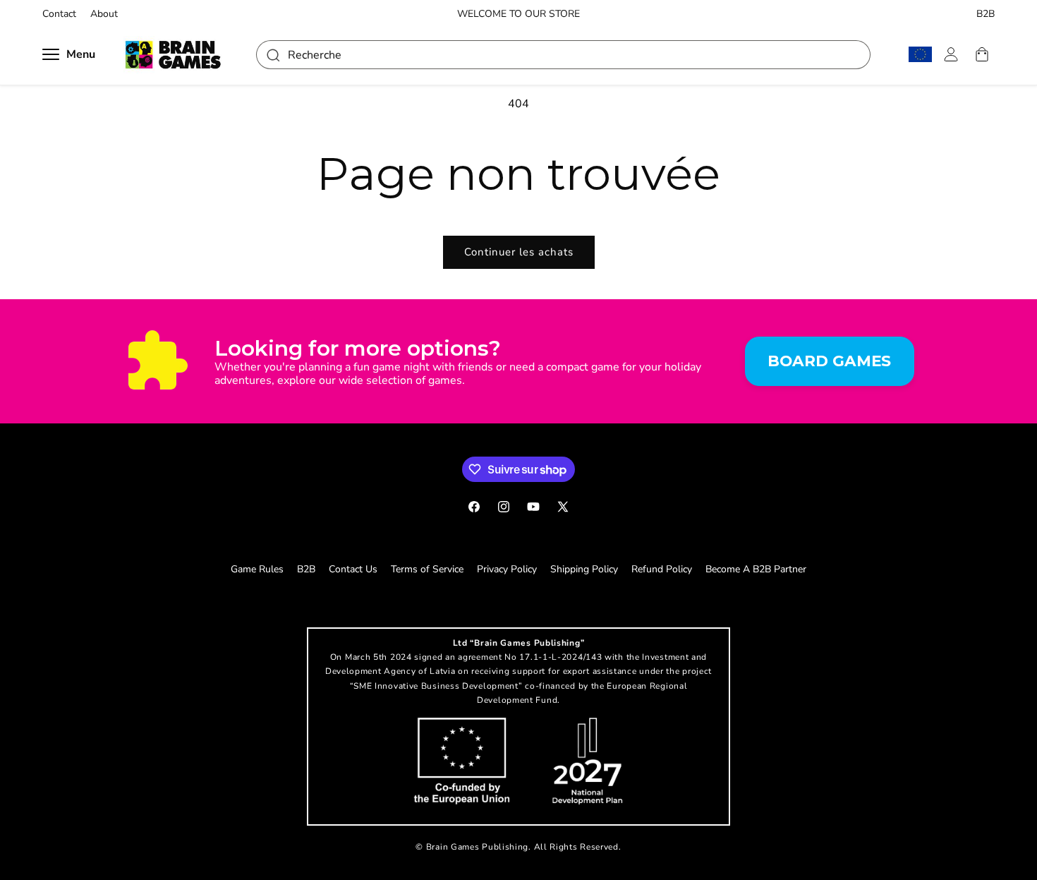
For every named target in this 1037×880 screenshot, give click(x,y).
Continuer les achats (519, 252)
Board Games (829, 360)
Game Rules (257, 569)
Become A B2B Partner (755, 569)
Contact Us (353, 569)
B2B (985, 14)
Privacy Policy (507, 569)
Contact (59, 14)
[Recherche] (272, 54)
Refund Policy (661, 569)
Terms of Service (427, 569)
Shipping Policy (584, 569)
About (104, 14)
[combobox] (563, 54)
